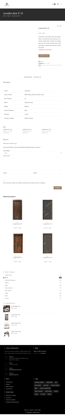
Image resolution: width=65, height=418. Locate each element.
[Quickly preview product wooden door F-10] (31, 235)
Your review (7, 155)
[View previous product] (58, 26)
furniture (43, 65)
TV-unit (7, 298)
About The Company (11, 395)
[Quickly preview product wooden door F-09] (31, 202)
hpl (46, 65)
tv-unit (43, 394)
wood (39, 67)
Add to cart (44, 55)
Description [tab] (28, 77)
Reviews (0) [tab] (37, 77)
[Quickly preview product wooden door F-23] (61, 202)
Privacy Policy (38, 410)
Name (5, 173)
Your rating (6, 150)
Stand (56, 391)
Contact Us (8, 397)
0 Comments (43, 353)
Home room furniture (10, 280)
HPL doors (50, 65)
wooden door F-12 (7, 129)
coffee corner (8, 275)
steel (36, 394)
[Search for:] (60, 4)
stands (6, 293)
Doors (9, 16)
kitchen (7, 282)
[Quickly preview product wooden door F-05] (61, 235)
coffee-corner (39, 382)
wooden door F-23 (46, 129)
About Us (26, 410)
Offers (48, 63)
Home (4, 16)
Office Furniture (8, 288)
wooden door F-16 (27, 129)
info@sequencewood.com (15, 369)
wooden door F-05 (47, 257)
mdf (60, 65)
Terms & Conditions (10, 399)
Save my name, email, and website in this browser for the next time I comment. (24, 183)
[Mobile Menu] (57, 4)
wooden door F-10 (17, 257)
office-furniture (45, 388)
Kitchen (8, 384)
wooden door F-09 (17, 224)
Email (35, 173)
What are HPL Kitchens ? (40, 351)
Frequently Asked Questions (12, 402)
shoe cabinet (8, 290)
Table (6, 295)
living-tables (56, 65)
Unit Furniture (9, 382)
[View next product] (60, 26)
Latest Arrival (9, 388)
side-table (48, 391)
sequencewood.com (13, 374)
